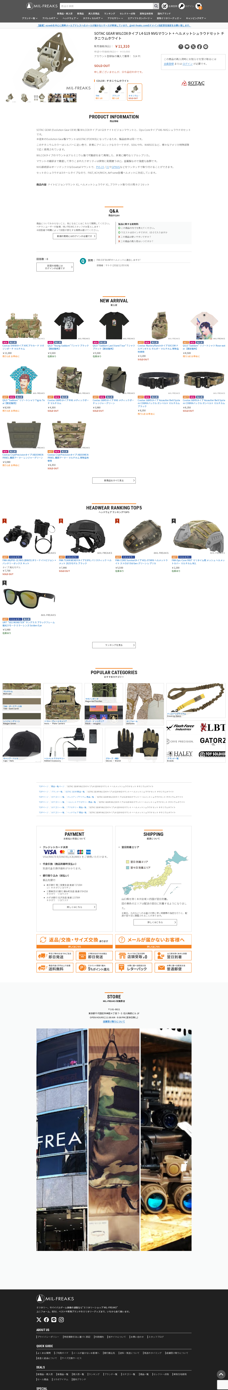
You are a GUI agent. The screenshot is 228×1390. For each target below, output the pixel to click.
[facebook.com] (46, 1319)
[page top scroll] (221, 1374)
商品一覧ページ (57, 786)
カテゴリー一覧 (57, 797)
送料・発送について (129, 1353)
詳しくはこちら (74, 907)
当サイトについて (117, 1337)
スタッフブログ (156, 1337)
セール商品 (42, 1379)
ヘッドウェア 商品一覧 (77, 812)
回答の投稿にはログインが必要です (55, 267)
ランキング (109, 13)
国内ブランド (164, 13)
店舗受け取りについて (114, 1021)
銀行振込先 (109, 1353)
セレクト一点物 (127, 13)
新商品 (80, 13)
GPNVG (116, 167)
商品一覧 (144, 1374)
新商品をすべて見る (114, 480)
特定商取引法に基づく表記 (77, 1337)
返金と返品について (47, 1358)
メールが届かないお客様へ (86, 1353)
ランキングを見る (114, 644)
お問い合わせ (137, 1337)
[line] (53, 1319)
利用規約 (99, 1337)
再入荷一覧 (78, 1374)
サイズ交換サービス (71, 1358)
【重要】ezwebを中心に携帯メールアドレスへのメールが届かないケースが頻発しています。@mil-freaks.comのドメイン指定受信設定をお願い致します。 (114, 25)
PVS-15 (100, 167)
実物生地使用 (146, 13)
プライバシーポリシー (48, 1337)
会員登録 (169, 64)
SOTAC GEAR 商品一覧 (75, 791)
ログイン (188, 64)
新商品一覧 (62, 1374)
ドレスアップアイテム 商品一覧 (80, 797)
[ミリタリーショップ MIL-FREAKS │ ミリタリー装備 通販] (41, 5)
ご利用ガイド (61, 1353)
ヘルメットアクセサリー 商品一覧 (81, 802)
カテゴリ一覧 (128, 1374)
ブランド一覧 (57, 791)
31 (107, 167)
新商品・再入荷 (65, 13)
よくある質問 (44, 1353)
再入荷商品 (93, 13)
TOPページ (43, 786)
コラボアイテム (60, 1379)
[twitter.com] (38, 1319)
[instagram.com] (61, 1319)
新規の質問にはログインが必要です (74, 236)
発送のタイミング (153, 1353)
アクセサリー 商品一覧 (77, 807)
